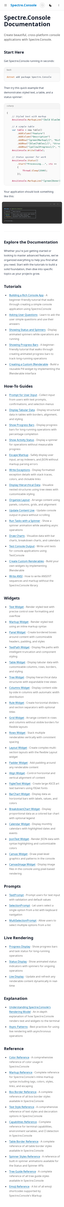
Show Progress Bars (21, 425)
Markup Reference (20, 1072)
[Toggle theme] (50, 5)
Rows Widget (17, 732)
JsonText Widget (19, 839)
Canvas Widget (18, 854)
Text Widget (16, 607)
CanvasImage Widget (22, 864)
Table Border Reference (23, 1141)
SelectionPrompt (19, 905)
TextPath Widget (19, 647)
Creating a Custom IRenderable (28, 364)
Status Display (18, 961)
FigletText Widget (20, 783)
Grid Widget (16, 717)
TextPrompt (16, 895)
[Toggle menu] (58, 5)
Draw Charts (17, 536)
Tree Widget (16, 677)
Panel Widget (17, 632)
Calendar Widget (19, 824)
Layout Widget (18, 747)
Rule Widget (16, 702)
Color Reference (19, 1057)
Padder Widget (18, 762)
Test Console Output (22, 546)
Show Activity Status (21, 440)
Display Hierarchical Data (24, 485)
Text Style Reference (21, 1107)
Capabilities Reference (23, 1122)
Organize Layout (19, 500)
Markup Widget (19, 622)
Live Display (16, 976)
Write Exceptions (19, 470)
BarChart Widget (19, 794)
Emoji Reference (19, 1186)
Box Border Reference (22, 1092)
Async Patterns (18, 1027)
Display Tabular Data (22, 410)
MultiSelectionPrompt (22, 920)
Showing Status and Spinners (27, 330)
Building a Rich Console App (26, 295)
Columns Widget (19, 687)
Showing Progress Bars (23, 345)
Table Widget (17, 662)
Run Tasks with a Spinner (24, 521)
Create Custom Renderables (26, 561)
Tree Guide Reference (22, 1171)
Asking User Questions (23, 315)
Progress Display (19, 946)
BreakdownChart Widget (24, 809)
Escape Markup (18, 455)
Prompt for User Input (23, 395)
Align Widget (17, 773)
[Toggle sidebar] (6, 5)
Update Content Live (21, 510)
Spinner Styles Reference (24, 1156)
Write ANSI (15, 576)
